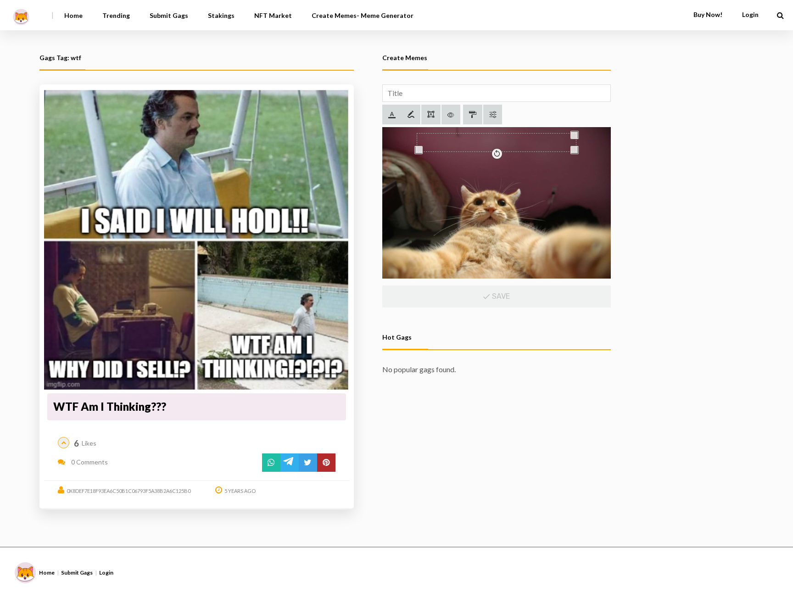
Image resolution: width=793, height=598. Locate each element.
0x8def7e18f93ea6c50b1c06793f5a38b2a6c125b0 (128, 491)
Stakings (221, 15)
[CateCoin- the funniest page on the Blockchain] (21, 13)
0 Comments (89, 462)
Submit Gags (169, 15)
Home (73, 15)
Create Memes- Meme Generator (362, 15)
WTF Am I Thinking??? (109, 406)
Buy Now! (707, 14)
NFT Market (273, 15)
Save (500, 296)
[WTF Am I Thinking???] (196, 239)
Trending (116, 15)
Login (106, 572)
